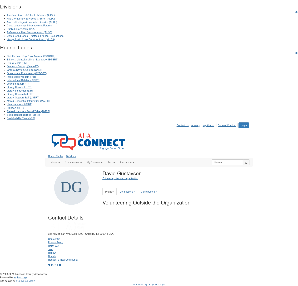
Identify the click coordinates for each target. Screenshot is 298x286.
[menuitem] (183, 124)
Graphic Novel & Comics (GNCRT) (25, 70)
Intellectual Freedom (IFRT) (22, 76)
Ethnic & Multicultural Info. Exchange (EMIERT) (32, 59)
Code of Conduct (227, 125)
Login (244, 125)
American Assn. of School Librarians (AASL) (31, 15)
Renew (52, 252)
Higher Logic (20, 277)
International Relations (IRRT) (23, 80)
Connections (126, 191)
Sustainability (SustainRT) (21, 118)
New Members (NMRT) (19, 104)
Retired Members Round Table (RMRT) (28, 111)
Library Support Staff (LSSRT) (23, 97)
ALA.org (195, 125)
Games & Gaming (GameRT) (23, 66)
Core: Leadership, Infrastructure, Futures (29, 25)
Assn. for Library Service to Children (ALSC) (31, 18)
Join (50, 249)
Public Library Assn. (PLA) (21, 29)
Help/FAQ (53, 245)
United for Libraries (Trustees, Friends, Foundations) (35, 35)
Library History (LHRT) (19, 87)
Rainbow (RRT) (15, 107)
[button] (55, 162)
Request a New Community (63, 259)
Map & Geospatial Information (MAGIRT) (29, 101)
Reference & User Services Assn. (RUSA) (29, 32)
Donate (52, 256)
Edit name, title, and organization (120, 178)
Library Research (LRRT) (20, 94)
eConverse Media (25, 281)
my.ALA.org (209, 125)
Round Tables (55, 156)
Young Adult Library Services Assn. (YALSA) (31, 39)
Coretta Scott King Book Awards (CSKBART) (31, 56)
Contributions (148, 191)
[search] (246, 162)
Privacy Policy (55, 242)
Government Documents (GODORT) (27, 73)
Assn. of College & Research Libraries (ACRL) (32, 22)
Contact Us (183, 125)
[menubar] (207, 124)
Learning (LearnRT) (18, 83)
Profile (108, 191)
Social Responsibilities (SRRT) (23, 114)
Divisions (71, 156)
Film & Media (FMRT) (19, 63)
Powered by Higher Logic (149, 284)
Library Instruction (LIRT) (20, 90)
